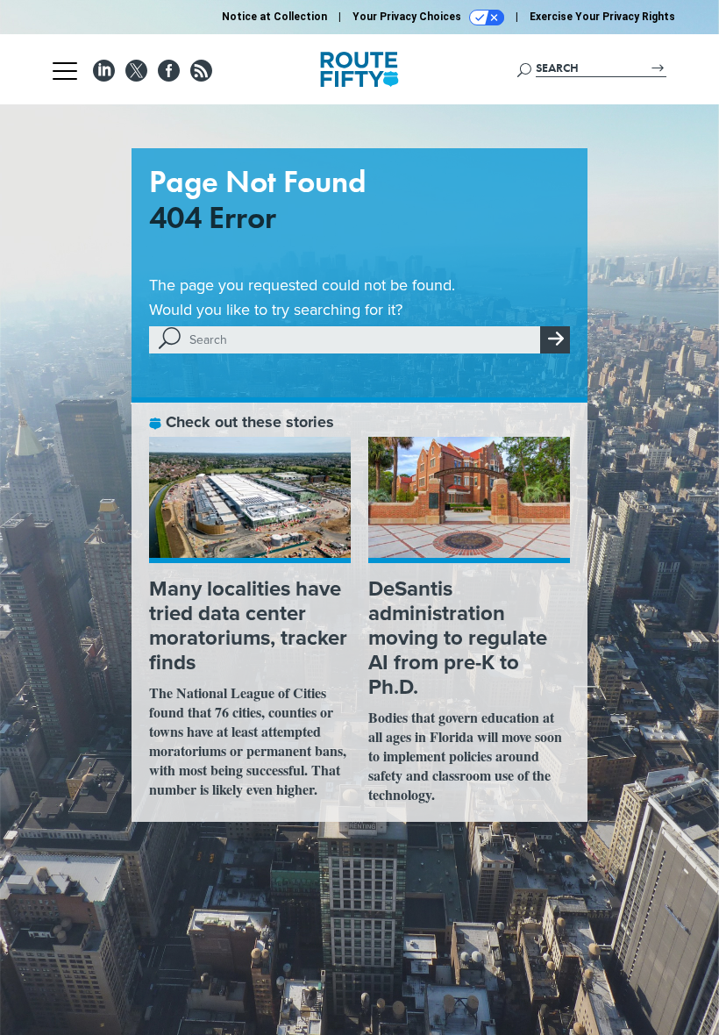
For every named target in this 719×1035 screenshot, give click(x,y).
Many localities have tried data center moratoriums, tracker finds (248, 625)
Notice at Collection (274, 17)
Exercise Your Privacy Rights (602, 17)
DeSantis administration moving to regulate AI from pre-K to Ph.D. (457, 638)
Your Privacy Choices (408, 17)
